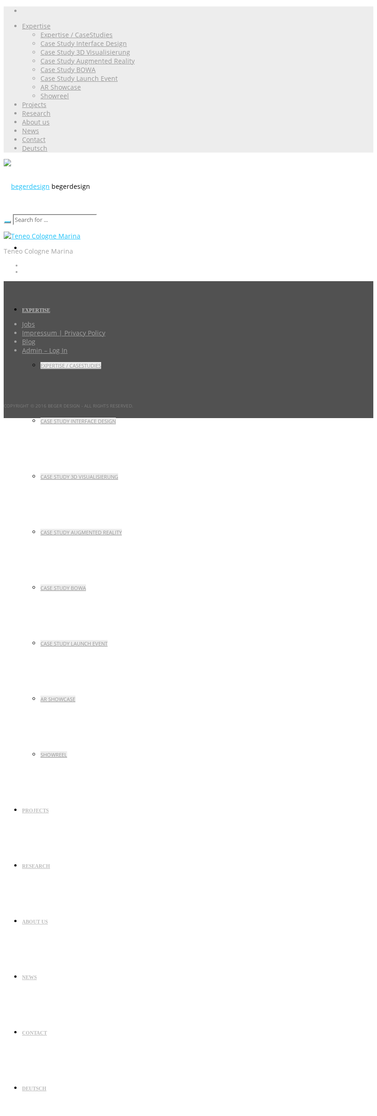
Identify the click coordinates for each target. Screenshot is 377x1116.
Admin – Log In (45, 350)
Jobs (28, 324)
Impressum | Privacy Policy (63, 333)
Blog (28, 341)
